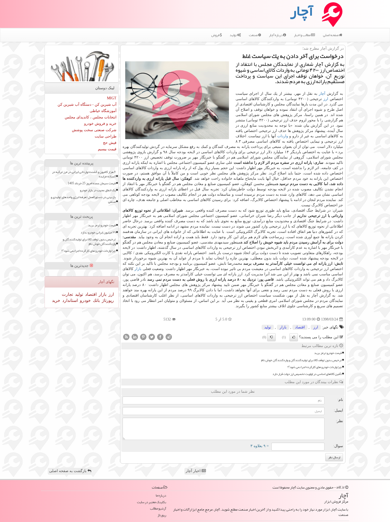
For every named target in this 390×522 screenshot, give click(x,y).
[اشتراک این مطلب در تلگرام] (168, 337)
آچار (322, 94)
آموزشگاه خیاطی (103, 111)
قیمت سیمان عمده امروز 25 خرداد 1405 (92, 183)
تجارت (67, 294)
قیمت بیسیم (107, 149)
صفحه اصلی (331, 35)
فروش (215, 35)
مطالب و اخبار (302, 35)
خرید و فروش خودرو (100, 124)
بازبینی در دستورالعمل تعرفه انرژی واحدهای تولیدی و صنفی (83, 199)
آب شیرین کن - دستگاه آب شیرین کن (87, 104)
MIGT (111, 98)
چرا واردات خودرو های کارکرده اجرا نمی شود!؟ (314, 367)
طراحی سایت (105, 136)
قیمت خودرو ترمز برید (328, 353)
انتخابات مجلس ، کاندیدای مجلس (90, 117)
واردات (282, 136)
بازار (138, 269)
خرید (56, 300)
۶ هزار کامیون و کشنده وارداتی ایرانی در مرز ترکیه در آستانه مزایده (84, 174)
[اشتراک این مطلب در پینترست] (143, 337)
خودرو (85, 300)
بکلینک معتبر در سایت (151, 502)
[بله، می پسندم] (293, 337)
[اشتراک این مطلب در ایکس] (151, 337)
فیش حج (109, 143)
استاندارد (69, 300)
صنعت (253, 35)
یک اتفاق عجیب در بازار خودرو (98, 190)
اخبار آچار (194, 471)
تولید (233, 35)
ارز (325, 99)
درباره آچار (276, 35)
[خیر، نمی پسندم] (271, 337)
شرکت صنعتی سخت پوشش (94, 130)
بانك (96, 300)
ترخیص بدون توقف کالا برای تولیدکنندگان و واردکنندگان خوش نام (301, 360)
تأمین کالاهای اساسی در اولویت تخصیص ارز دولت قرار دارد (307, 374)
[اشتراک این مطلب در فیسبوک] (160, 337)
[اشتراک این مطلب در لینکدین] (134, 337)
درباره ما (161, 496)
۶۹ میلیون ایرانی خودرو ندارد (98, 232)
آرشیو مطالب (158, 509)
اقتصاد (300, 327)
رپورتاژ (107, 300)
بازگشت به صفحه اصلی (68, 471)
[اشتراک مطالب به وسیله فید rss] (126, 337)
